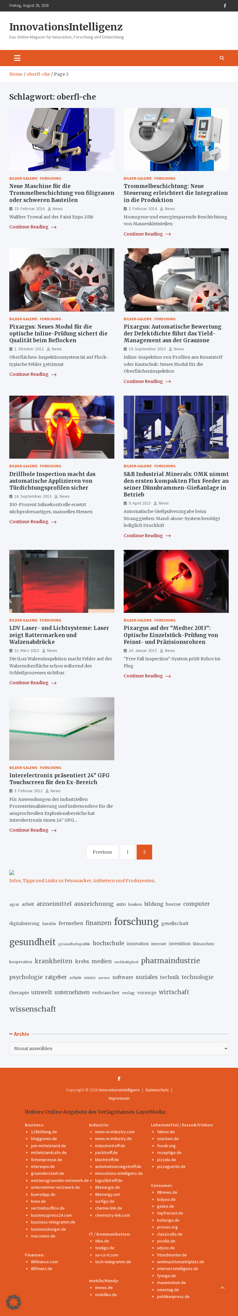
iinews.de (104, 1287)
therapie (19, 992)
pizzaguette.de (171, 1166)
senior (90, 978)
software (122, 977)
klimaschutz (203, 944)
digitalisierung (24, 923)
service (104, 978)
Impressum (119, 1098)
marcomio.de (43, 1236)
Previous (102, 852)
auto (121, 904)
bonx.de (38, 1201)
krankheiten (54, 961)
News (58, 208)
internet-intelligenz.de (177, 1268)
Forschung (50, 178)
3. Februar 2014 (143, 208)
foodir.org (166, 1145)
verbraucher (106, 992)
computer (196, 904)
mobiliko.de (106, 1294)
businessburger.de (48, 1229)
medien (101, 961)
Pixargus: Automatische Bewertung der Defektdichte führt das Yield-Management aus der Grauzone (173, 333)
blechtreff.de (107, 1159)
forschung (136, 921)
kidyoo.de (166, 1199)
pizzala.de (166, 1159)
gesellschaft (175, 923)
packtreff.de (106, 1152)
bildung (153, 904)
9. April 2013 (140, 503)
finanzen (99, 923)
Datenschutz (157, 1090)
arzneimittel (54, 903)
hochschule (108, 943)
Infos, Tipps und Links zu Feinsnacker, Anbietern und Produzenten (81, 880)
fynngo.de (166, 1275)
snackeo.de (168, 1138)
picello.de (166, 1241)
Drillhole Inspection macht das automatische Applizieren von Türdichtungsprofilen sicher (52, 481)
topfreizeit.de (170, 1213)
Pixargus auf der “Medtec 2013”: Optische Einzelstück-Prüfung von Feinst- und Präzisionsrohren (171, 635)
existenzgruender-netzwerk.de (60, 1180)
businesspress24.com (51, 1215)
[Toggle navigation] (17, 58)
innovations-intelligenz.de (119, 1173)
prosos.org (167, 1227)
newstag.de (168, 1289)
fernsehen (71, 923)
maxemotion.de (171, 1282)
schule (75, 977)
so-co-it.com (106, 1255)
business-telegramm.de (53, 1222)
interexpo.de (43, 1166)
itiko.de (102, 1241)
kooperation (20, 961)
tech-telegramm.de (113, 1261)
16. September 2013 (32, 496)
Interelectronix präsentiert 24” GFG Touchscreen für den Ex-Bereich (59, 779)
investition (180, 943)
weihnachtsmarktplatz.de (180, 1261)
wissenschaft (32, 1008)
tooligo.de (104, 1248)
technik (169, 977)
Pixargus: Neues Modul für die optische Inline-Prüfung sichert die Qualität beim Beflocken (58, 333)
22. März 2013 (26, 650)
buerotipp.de (43, 1194)
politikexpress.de (173, 1296)
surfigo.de (104, 1201)
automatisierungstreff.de (118, 1166)
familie (49, 923)
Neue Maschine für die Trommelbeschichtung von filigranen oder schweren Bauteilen (61, 193)
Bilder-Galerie (23, 178)
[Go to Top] (222, 1288)
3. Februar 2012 (28, 790)
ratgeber (56, 977)
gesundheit (32, 942)
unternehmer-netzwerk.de (55, 1187)
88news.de (167, 1192)
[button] (13, 1302)
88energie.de (107, 1187)
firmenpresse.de (46, 1159)
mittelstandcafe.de (49, 1152)
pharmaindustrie (170, 960)
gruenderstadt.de (47, 1173)
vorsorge (146, 992)
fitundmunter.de (172, 1255)
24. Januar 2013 (143, 650)
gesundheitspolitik (74, 944)
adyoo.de (166, 1248)
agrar (14, 904)
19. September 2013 (147, 349)
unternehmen (72, 992)
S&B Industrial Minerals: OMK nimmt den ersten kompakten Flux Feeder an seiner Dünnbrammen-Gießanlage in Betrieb (176, 484)
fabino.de (166, 1131)
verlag (128, 992)
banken (135, 904)
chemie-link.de (108, 1208)
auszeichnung (94, 903)
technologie (198, 977)
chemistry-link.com (112, 1215)
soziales (147, 977)
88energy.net (107, 1194)
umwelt (41, 992)
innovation (138, 943)
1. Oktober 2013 (29, 349)
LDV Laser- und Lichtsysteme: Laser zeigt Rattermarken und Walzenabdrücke (59, 635)
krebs (82, 961)
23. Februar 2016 (29, 208)
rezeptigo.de (169, 1152)
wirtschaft (174, 992)
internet (158, 943)
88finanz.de (41, 1268)
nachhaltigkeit (126, 962)
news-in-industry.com (115, 1131)
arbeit (28, 904)
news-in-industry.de (113, 1138)
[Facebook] (225, 6)
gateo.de (165, 1206)
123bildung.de (44, 1131)
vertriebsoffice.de (48, 1208)
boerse (173, 904)
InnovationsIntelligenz (66, 27)
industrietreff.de (110, 1145)
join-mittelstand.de (48, 1145)
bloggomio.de (44, 1138)
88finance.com (44, 1261)
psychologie (26, 977)
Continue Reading (29, 227)
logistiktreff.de (108, 1180)
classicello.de (170, 1234)
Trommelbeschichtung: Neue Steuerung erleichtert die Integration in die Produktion (176, 193)
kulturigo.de (168, 1220)
